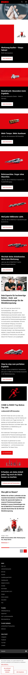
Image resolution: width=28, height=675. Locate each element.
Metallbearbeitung (5, 610)
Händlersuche (4, 580)
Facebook (3, 639)
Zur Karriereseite (6, 452)
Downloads (4, 588)
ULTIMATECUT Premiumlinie (8, 626)
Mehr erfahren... (5, 664)
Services (3, 571)
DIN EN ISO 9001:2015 (6, 591)
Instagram (3, 637)
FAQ (2, 602)
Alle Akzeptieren (20, 672)
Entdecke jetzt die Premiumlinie (11, 483)
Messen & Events (5, 583)
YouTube (3, 642)
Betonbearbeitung (5, 619)
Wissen (3, 594)
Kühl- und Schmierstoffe (7, 616)
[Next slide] (25, 551)
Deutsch (3, 651)
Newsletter (3, 599)
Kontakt (3, 585)
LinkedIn (3, 645)
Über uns (3, 566)
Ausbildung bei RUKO (6, 577)
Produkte (3, 608)
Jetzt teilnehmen (7, 58)
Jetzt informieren (7, 104)
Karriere (3, 574)
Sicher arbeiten (4, 597)
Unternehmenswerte (6, 569)
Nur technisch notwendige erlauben (7, 670)
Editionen (3, 629)
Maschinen (4, 613)
